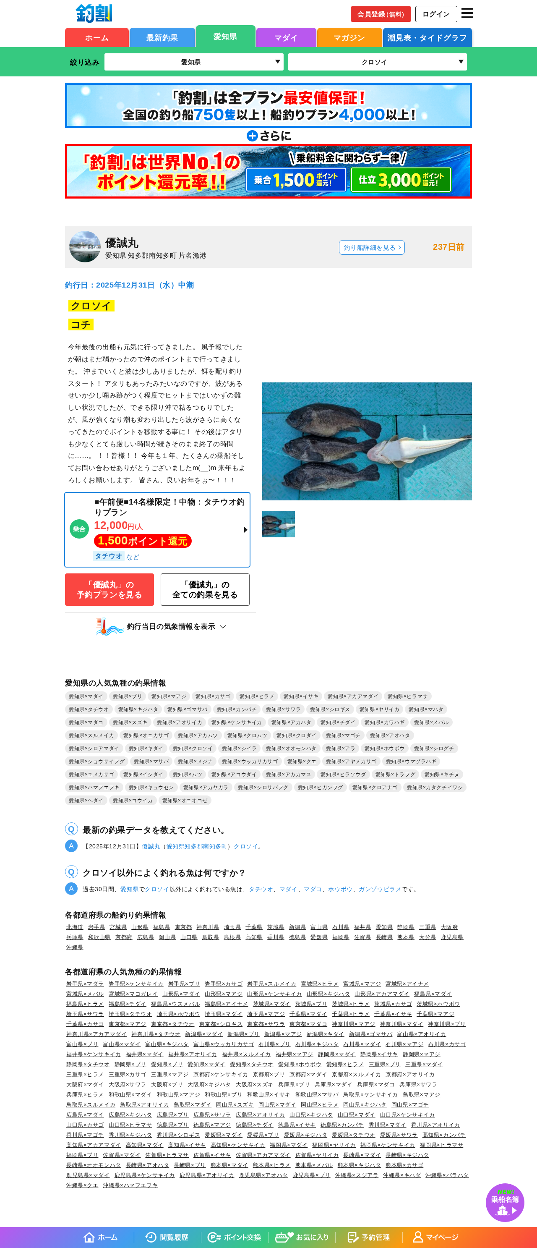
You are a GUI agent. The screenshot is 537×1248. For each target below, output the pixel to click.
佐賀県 (362, 937)
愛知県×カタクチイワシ (435, 787)
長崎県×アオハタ (147, 1165)
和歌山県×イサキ (269, 1094)
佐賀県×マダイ (122, 1155)
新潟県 (297, 927)
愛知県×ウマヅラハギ (411, 761)
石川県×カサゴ (447, 1044)
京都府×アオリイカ (410, 1074)
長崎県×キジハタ (407, 1155)
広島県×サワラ (212, 1115)
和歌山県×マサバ (317, 1094)
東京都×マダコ (308, 1024)
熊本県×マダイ (229, 1165)
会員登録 (382, 14)
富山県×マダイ (122, 1044)
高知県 (254, 937)
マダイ (286, 38)
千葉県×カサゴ (85, 1024)
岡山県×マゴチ (410, 1104)
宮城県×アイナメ (407, 984)
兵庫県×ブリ (294, 1084)
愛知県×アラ (340, 748)
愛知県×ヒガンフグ (320, 787)
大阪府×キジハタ (209, 1084)
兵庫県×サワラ (418, 1084)
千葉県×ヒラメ (351, 1014)
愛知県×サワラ (283, 709)
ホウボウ (340, 889)
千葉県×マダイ (308, 1014)
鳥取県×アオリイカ (144, 1104)
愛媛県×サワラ (399, 1135)
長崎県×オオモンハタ (93, 1165)
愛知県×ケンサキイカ (236, 722)
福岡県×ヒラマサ (442, 1145)
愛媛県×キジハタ (306, 1135)
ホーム (97, 38)
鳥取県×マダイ (192, 1104)
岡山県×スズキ (235, 1104)
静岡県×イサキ (379, 1054)
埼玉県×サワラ (85, 1014)
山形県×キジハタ (328, 994)
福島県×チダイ (127, 1004)
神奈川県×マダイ (402, 1024)
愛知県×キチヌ (442, 774)
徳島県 (297, 937)
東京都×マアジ (127, 1024)
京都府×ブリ (269, 1074)
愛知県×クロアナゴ (375, 787)
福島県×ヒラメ (85, 1004)
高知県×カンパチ (444, 1135)
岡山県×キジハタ (365, 1104)
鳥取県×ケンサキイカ (370, 1094)
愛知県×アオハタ (390, 735)
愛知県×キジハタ (138, 709)
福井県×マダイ (145, 1054)
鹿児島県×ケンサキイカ (145, 1175)
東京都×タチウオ (173, 1024)
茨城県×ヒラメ (351, 1004)
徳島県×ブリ (173, 1125)
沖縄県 (74, 947)
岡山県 (167, 937)
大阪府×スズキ (255, 1084)
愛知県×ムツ (187, 774)
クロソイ (246, 846)
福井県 (362, 927)
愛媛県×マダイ (223, 1135)
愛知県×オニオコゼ (185, 800)
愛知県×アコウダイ (234, 774)
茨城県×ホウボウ (438, 1004)
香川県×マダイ (388, 1125)
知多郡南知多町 (206, 846)
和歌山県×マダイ (130, 1094)
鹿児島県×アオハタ (263, 1175)
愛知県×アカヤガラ (206, 787)
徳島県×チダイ (255, 1125)
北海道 (74, 927)
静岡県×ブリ (130, 1064)
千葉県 (254, 927)
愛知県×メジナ (195, 761)
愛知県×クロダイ (296, 735)
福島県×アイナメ (226, 1004)
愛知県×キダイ (146, 748)
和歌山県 (99, 937)
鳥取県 (210, 937)
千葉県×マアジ (435, 1014)
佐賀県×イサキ (212, 1155)
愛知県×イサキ (301, 696)
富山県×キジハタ (167, 1044)
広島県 (145, 937)
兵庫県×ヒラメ (85, 1094)
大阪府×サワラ (127, 1084)
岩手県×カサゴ (223, 984)
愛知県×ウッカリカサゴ (250, 761)
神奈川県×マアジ (353, 1024)
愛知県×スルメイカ (91, 735)
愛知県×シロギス (330, 709)
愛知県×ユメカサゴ (91, 774)
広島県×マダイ (85, 1115)
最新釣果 (162, 38)
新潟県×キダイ (325, 1034)
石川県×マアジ (404, 1044)
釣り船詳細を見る (370, 247)
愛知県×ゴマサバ (187, 709)
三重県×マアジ (170, 1074)
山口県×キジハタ (311, 1115)
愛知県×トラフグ (395, 774)
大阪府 (449, 927)
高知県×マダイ (145, 1145)
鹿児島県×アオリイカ (207, 1175)
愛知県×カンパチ (237, 709)
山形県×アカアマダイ (382, 994)
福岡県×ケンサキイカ (387, 1145)
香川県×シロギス (179, 1135)
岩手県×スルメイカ (271, 984)
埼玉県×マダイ (223, 1014)
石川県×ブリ (274, 1044)
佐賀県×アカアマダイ (263, 1155)
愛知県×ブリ (127, 696)
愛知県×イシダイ (143, 774)
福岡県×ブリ (82, 1155)
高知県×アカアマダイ (93, 1145)
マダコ (313, 889)
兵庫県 (74, 937)
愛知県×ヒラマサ (408, 696)
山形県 (140, 927)
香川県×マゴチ (85, 1135)
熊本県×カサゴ (404, 1165)
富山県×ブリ (82, 1044)
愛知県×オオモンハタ (291, 748)
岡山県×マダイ (277, 1104)
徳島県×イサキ (297, 1125)
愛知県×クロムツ (247, 735)
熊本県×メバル (314, 1165)
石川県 (340, 927)
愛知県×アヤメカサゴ (351, 761)
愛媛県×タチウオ (353, 1135)
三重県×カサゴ (127, 1074)
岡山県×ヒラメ (320, 1104)
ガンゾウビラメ (380, 889)
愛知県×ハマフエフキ (94, 787)
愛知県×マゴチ (343, 735)
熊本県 (405, 937)
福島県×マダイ (433, 994)
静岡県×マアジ (422, 1054)
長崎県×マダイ (362, 1155)
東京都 (183, 927)
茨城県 (275, 927)
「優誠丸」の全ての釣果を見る (205, 589)
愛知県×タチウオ (89, 709)
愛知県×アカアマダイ (353, 696)
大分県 (427, 937)
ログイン (436, 14)
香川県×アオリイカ (435, 1125)
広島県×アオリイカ (260, 1115)
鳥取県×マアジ (422, 1094)
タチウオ (261, 889)
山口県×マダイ (356, 1115)
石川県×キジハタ (317, 1044)
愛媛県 (319, 937)
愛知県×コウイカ (133, 800)
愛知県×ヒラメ (257, 696)
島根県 (232, 937)
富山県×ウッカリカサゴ (223, 1044)
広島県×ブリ (173, 1115)
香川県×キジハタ (130, 1135)
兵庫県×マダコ (376, 1084)
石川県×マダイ (362, 1044)
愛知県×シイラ (239, 748)
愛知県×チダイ (338, 722)
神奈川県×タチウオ (155, 1034)
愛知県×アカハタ (291, 722)
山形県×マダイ (181, 994)
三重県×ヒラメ (85, 1074)
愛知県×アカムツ (198, 735)
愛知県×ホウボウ (385, 748)
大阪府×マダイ (85, 1084)
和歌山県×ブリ (223, 1094)
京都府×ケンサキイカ (220, 1074)
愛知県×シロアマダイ (94, 748)
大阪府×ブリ (167, 1084)
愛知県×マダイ (86, 696)
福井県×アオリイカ (192, 1054)
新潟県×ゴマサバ (371, 1034)
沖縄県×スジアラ (357, 1175)
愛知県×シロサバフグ (263, 787)
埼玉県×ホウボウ (179, 1014)
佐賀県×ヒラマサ (167, 1155)
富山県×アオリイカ (421, 1034)
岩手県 (96, 927)
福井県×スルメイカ (246, 1054)
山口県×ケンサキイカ (407, 1115)
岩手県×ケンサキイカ (136, 984)
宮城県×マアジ (362, 984)
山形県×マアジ (223, 994)
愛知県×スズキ (130, 722)
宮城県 (118, 927)
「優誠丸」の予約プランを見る (110, 589)
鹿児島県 (452, 937)
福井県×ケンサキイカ (93, 1054)
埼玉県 (232, 927)
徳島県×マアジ (212, 1125)
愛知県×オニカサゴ (146, 735)
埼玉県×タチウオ (130, 1014)
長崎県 (384, 937)
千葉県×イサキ (393, 1014)
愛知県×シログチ (434, 748)
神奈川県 (207, 927)
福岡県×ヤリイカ (334, 1145)
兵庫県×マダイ (333, 1084)
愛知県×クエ (302, 761)
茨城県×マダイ (272, 1004)
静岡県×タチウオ (88, 1064)
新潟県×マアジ (283, 1034)
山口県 (189, 937)
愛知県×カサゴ (213, 696)
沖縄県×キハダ (402, 1175)
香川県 (275, 937)
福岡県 (340, 937)
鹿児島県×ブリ (312, 1175)
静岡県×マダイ (337, 1054)
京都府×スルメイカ (356, 1074)
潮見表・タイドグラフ (427, 38)
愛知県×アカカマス (288, 774)
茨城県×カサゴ (393, 1004)
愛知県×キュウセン (151, 787)
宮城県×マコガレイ (133, 994)
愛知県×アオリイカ (179, 722)
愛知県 (225, 36)
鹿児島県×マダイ (88, 1175)
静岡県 (405, 927)
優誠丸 (151, 846)
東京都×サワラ (266, 1024)
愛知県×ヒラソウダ (343, 774)
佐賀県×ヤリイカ (317, 1155)
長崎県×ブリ (190, 1165)
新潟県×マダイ (204, 1034)
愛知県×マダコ (86, 722)
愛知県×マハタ (426, 709)
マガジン (349, 38)
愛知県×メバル (431, 722)
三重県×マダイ (424, 1064)
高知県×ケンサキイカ (238, 1145)
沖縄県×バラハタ (447, 1175)
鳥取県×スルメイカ (90, 1104)
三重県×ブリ (385, 1064)
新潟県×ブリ (243, 1034)
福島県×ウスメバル (175, 1004)
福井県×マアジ (294, 1054)
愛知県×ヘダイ (86, 800)
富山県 (319, 927)
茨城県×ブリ (311, 1004)
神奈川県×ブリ (447, 1024)
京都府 (124, 937)
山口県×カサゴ (85, 1125)
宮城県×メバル (85, 994)
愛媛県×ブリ (263, 1135)
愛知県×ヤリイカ (380, 709)
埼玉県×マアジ (266, 1014)
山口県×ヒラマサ (130, 1125)
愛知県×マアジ (168, 696)
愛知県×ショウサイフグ (97, 761)
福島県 (161, 927)
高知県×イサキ (187, 1145)
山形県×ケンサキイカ (274, 994)
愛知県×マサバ (151, 761)
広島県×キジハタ (130, 1115)
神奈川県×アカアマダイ (96, 1034)
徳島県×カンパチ (342, 1125)
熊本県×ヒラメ (272, 1165)
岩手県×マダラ (85, 984)
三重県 (427, 927)
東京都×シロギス (221, 1024)
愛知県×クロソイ (193, 748)
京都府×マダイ (308, 1074)
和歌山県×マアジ (179, 1094)
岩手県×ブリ (184, 984)
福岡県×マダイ (289, 1145)
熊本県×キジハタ (359, 1165)
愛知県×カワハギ (385, 722)
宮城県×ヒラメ (320, 984)
